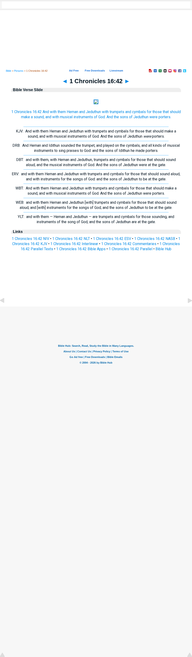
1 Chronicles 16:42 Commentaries (128, 244)
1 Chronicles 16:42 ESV (112, 238)
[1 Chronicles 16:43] (186, 311)
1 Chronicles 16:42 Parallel (130, 249)
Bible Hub (163, 249)
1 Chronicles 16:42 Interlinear (74, 244)
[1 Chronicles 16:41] (6, 311)
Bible (8, 70)
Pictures (18, 70)
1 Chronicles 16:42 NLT (71, 238)
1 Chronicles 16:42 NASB (154, 238)
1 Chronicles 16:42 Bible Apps (81, 249)
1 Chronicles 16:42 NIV (30, 238)
